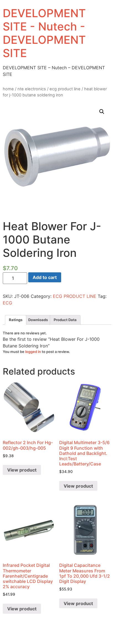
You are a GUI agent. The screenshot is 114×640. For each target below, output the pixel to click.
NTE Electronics (31, 88)
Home (8, 88)
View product (22, 470)
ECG (7, 303)
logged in (33, 351)
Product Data (65, 320)
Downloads (38, 320)
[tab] (15, 320)
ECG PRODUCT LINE (65, 88)
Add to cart (45, 277)
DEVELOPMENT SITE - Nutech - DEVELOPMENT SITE (44, 33)
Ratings (15, 320)
